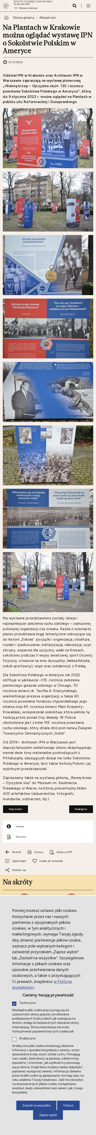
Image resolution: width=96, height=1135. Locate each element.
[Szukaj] (74, 5)
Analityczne (27, 1038)
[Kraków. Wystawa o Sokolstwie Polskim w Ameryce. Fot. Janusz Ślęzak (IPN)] (48, 138)
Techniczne (27, 1003)
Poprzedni (12, 807)
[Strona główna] (7, 5)
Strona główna (23, 17)
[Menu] (88, 5)
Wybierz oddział (28, 8)
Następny (78, 807)
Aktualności (47, 17)
